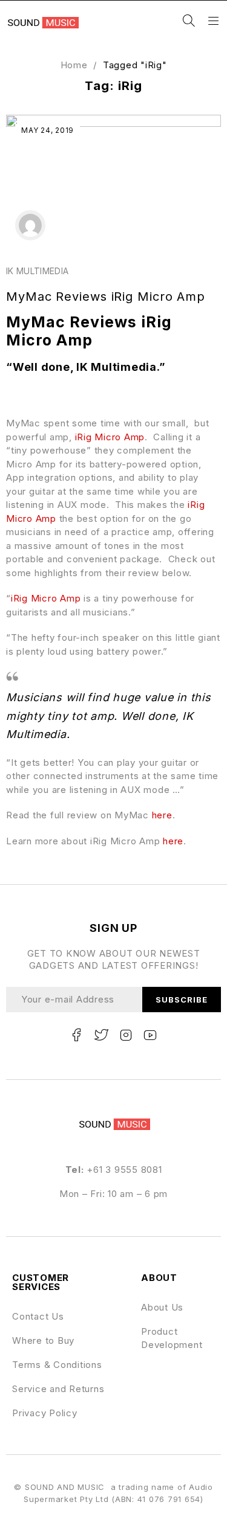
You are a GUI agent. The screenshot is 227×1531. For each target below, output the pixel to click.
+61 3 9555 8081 (124, 1169)
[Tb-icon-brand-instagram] (126, 1035)
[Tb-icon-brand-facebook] (76, 1035)
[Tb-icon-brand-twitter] (101, 1035)
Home (74, 65)
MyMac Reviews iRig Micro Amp (105, 296)
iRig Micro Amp (110, 437)
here (162, 815)
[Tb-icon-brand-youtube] (151, 1035)
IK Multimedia (37, 271)
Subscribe (182, 999)
